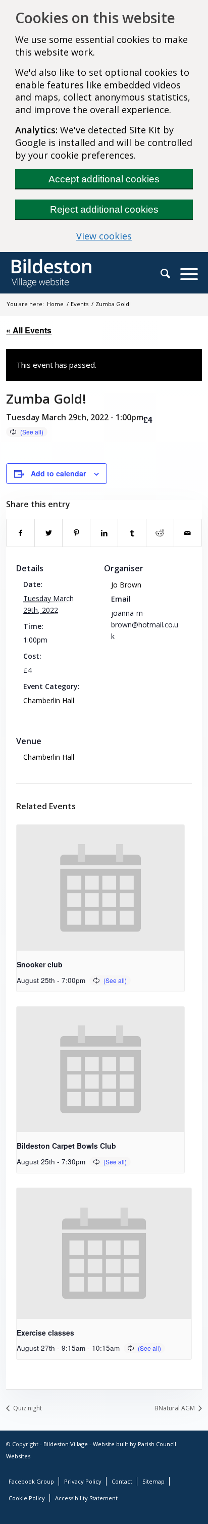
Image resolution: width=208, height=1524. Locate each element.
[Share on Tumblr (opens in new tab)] (131, 533)
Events (79, 304)
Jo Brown (126, 584)
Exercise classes (45, 1333)
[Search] (170, 273)
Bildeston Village (65, 1444)
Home (55, 304)
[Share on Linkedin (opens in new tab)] (104, 533)
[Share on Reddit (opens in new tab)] (160, 533)
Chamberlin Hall (48, 700)
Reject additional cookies (104, 209)
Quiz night (27, 1408)
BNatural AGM (175, 1408)
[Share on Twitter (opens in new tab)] (48, 533)
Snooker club (40, 964)
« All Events (28, 330)
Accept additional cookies (104, 179)
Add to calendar (58, 473)
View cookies (134, 236)
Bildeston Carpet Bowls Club (66, 1146)
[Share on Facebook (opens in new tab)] (20, 533)
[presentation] (100, 888)
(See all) (31, 431)
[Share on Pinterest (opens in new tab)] (76, 533)
